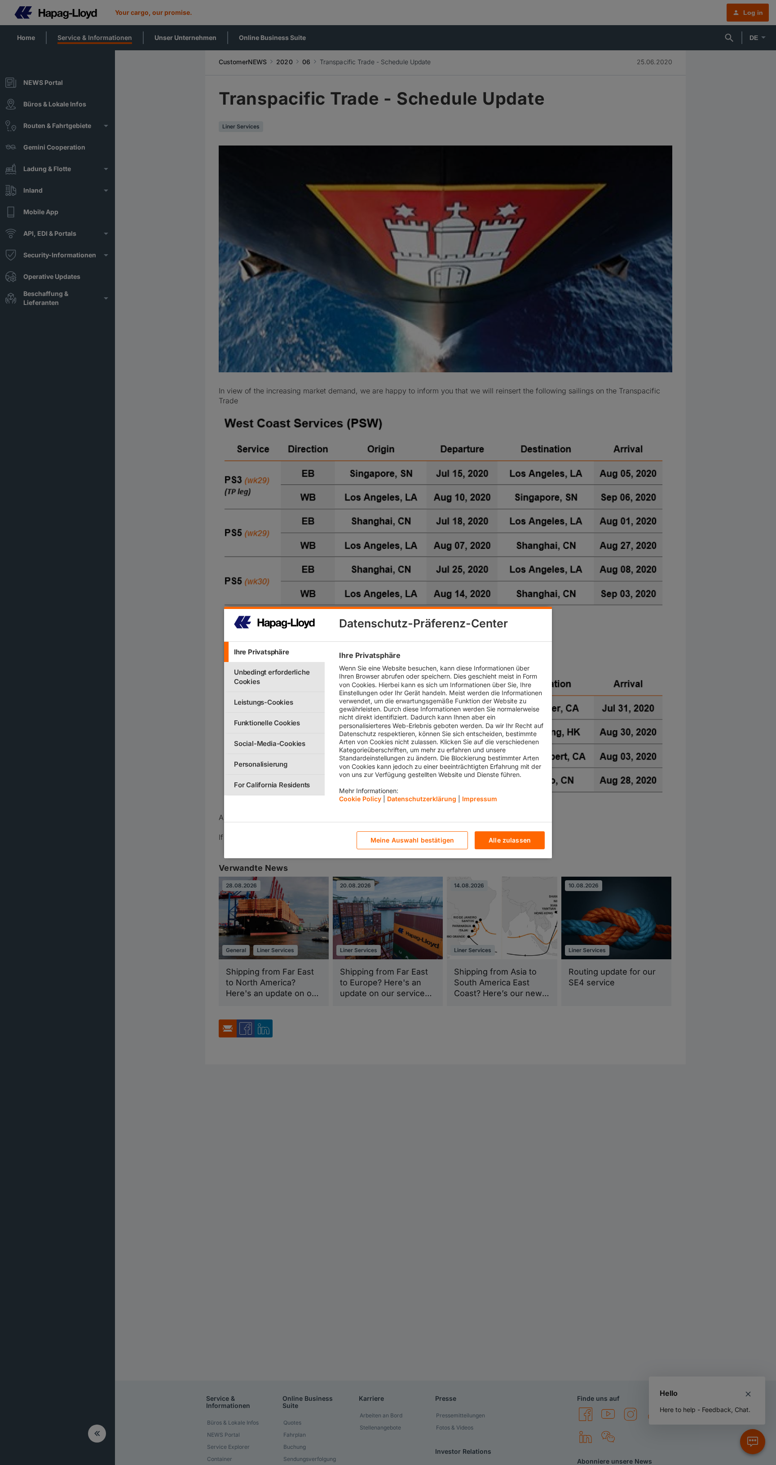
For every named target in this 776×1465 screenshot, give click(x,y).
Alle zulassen (510, 840)
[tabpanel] (442, 729)
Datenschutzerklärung (421, 799)
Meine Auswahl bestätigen (412, 840)
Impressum (479, 799)
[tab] (274, 652)
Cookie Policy (360, 799)
